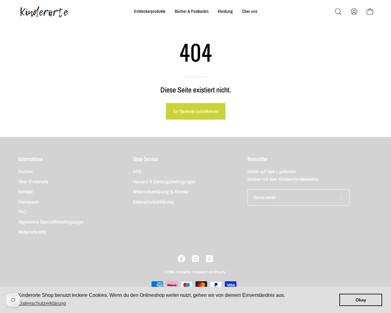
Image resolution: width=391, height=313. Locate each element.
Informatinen (30, 158)
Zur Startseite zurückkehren (195, 111)
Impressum (28, 201)
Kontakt (25, 191)
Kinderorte (183, 272)
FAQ (22, 211)
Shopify (219, 272)
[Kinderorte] (44, 11)
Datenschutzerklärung (153, 201)
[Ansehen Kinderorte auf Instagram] (195, 258)
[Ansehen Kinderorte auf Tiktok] (209, 258)
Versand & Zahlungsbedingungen (164, 181)
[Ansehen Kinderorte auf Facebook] (181, 258)
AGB (137, 171)
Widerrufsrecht (32, 231)
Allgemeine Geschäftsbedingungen (51, 221)
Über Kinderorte (33, 181)
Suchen (25, 171)
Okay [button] (361, 299)
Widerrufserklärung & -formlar (160, 191)
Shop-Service (145, 158)
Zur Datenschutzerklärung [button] (38, 303)
